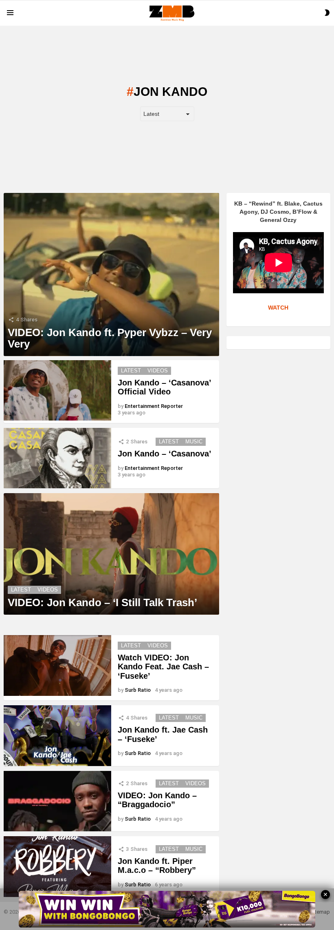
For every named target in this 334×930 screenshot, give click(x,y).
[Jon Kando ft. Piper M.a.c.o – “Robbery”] (57, 866)
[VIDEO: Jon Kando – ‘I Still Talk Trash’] (111, 553)
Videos (157, 371)
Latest (131, 371)
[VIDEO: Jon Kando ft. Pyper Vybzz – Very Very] (111, 274)
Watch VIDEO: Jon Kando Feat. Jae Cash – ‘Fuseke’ (163, 666)
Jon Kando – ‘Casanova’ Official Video (164, 387)
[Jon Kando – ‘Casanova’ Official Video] (57, 390)
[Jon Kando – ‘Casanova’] (57, 458)
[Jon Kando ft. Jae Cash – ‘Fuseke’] (57, 735)
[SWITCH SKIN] (327, 12)
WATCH (278, 307)
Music (193, 441)
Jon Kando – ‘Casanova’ (164, 453)
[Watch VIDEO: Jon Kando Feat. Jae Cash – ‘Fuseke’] (57, 665)
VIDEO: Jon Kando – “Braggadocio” (157, 800)
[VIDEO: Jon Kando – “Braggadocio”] (57, 801)
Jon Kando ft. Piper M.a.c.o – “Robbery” (157, 866)
